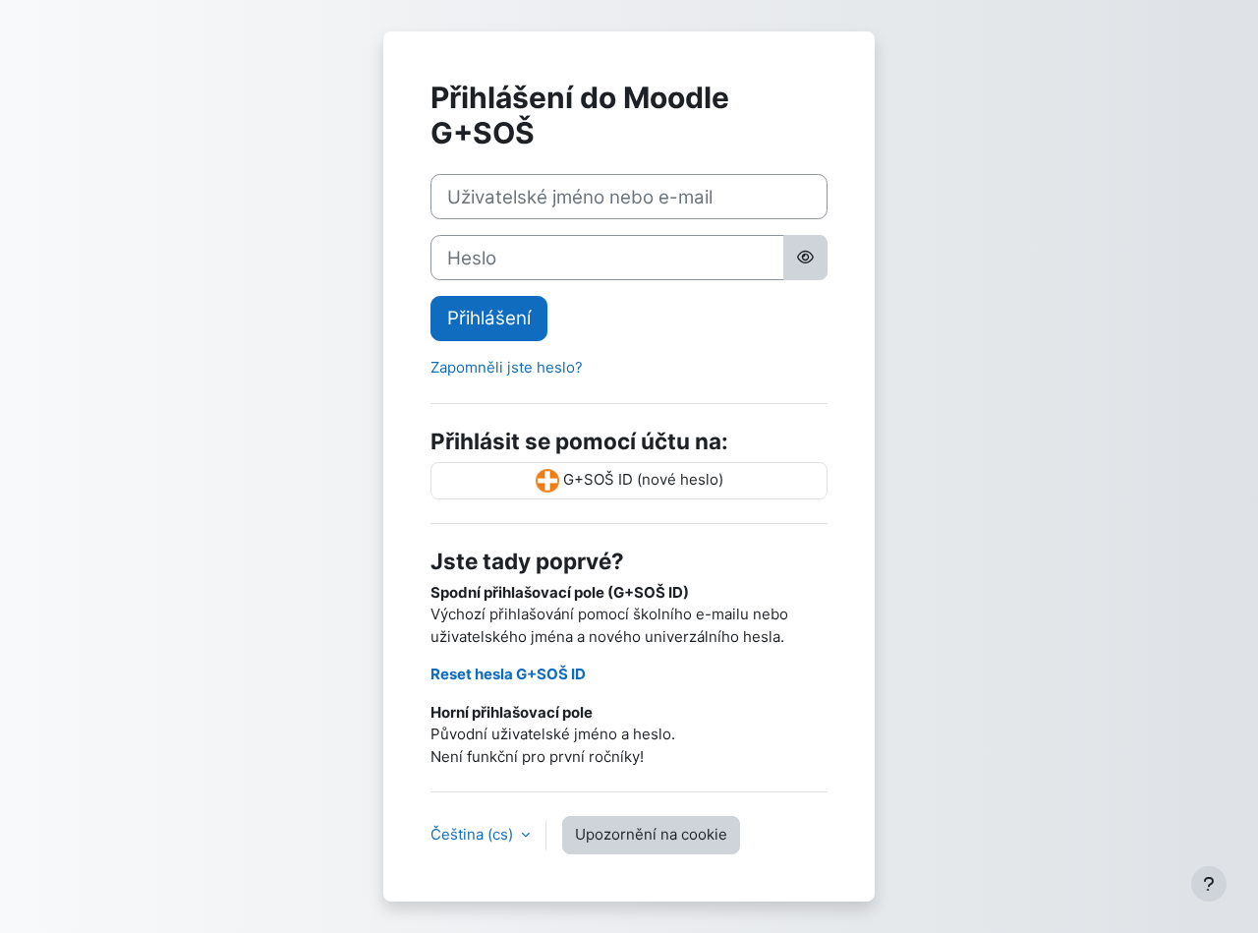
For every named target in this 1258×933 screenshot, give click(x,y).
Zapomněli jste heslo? (506, 367)
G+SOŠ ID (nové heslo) (641, 479)
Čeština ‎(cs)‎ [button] (473, 834)
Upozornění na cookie (651, 834)
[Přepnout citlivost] (805, 257)
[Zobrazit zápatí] (1209, 884)
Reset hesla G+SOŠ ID (508, 674)
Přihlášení (489, 318)
